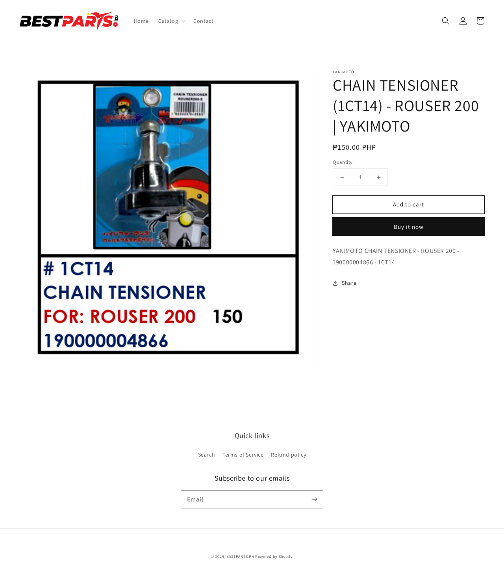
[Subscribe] (314, 499)
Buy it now (409, 227)
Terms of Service (243, 454)
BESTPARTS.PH (240, 556)
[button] (171, 21)
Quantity (342, 162)
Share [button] (349, 282)
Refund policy (288, 454)
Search (206, 454)
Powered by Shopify (274, 556)
